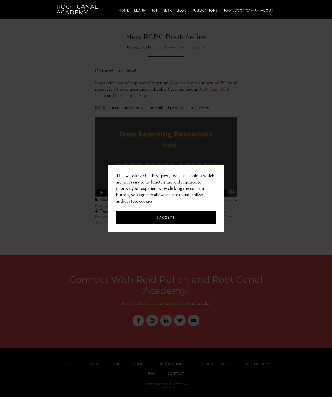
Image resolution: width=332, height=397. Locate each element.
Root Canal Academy (77, 9)
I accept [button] (166, 217)
